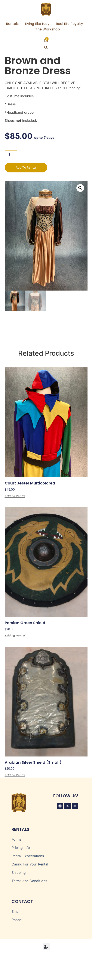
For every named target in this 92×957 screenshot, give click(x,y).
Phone (17, 920)
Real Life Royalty (69, 23)
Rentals (12, 23)
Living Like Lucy (37, 23)
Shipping (19, 872)
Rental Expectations (28, 856)
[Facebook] (60, 806)
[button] (46, 47)
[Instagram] (75, 806)
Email (16, 911)
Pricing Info (21, 847)
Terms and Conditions (29, 881)
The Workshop (47, 29)
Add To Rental (26, 167)
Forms (16, 839)
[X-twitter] (67, 806)
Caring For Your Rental (30, 864)
